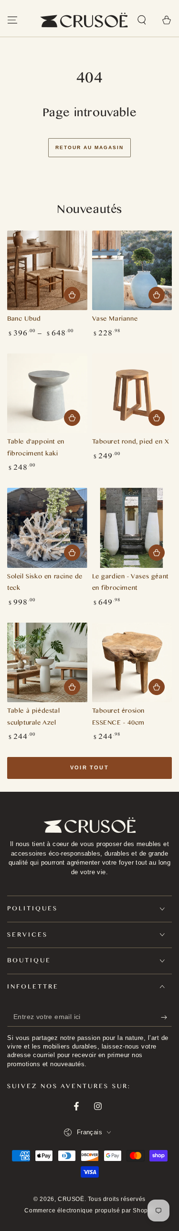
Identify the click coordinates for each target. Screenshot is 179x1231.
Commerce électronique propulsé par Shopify (89, 1210)
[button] (141, 20)
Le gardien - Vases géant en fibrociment (130, 583)
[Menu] (12, 20)
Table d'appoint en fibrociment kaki (35, 448)
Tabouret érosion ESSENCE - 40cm (118, 718)
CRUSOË (71, 1199)
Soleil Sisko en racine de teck (45, 583)
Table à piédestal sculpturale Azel (33, 718)
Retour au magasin (89, 147)
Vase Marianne (115, 319)
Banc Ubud (24, 319)
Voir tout (89, 767)
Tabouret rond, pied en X (130, 442)
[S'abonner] (166, 1017)
